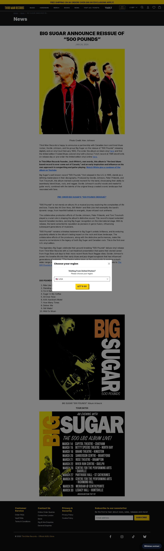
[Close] (109, 264)
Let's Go (82, 286)
